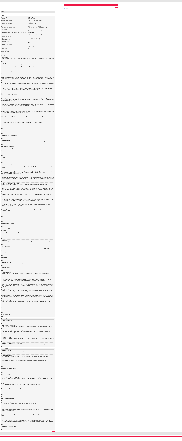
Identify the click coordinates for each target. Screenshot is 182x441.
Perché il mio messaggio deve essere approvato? (7, 43)
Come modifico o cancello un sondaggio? (6, 39)
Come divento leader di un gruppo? (32, 21)
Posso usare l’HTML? (3, 47)
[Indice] (68, 7)
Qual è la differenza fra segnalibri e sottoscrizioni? (34, 38)
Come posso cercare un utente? (32, 35)
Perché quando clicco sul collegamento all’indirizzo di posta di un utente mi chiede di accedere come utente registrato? (13, 33)
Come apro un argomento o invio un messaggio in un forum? (8, 35)
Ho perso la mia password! (4, 22)
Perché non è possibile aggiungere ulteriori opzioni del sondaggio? (8, 38)
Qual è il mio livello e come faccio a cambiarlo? (6, 31)
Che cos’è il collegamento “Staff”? (32, 23)
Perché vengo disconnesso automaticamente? (6, 23)
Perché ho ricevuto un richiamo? (5, 41)
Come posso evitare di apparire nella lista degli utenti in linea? (8, 27)
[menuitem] (70, 0)
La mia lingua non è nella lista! (4, 29)
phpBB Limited (22, 409)
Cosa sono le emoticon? (4, 48)
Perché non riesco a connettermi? (5, 21)
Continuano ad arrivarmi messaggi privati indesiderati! (34, 26)
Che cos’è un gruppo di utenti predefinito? (33, 22)
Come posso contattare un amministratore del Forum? (34, 48)
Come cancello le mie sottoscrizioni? (32, 40)
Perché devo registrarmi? (4, 18)
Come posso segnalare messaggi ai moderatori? (6, 42)
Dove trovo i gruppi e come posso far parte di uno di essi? (35, 20)
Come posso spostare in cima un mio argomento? (7, 44)
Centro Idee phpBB (36, 414)
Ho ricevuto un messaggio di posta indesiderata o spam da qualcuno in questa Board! (38, 27)
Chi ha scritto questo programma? (32, 46)
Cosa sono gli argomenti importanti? (5, 51)
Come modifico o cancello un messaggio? (6, 36)
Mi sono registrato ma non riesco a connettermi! (6, 20)
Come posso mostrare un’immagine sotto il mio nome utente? (8, 30)
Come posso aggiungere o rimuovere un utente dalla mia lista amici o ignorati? (37, 30)
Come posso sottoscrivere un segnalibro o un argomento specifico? (36, 39)
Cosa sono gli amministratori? (31, 18)
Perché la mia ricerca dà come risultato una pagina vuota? (35, 34)
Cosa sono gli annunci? (4, 50)
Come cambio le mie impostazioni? (5, 26)
